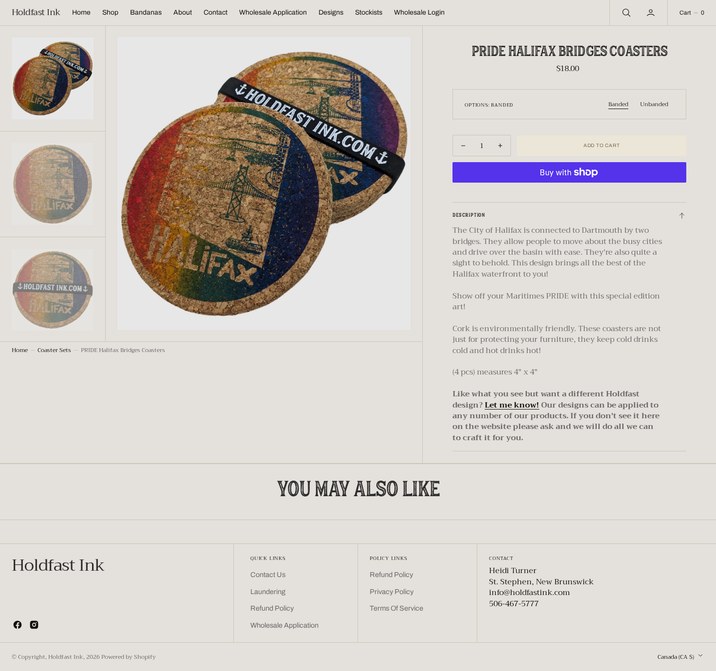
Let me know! (512, 405)
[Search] (625, 12)
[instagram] (34, 625)
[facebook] (17, 625)
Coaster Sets (54, 350)
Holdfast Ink (65, 657)
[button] (651, 12)
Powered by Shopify (128, 657)
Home (20, 350)
